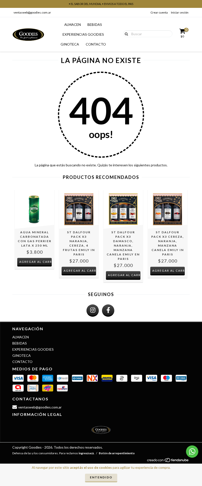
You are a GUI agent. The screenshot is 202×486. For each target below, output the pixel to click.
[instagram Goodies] (92, 310)
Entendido (101, 477)
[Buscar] (125, 33)
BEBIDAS (94, 24)
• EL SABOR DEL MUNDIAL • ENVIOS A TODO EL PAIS (101, 3)
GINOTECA (70, 44)
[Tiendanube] (168, 461)
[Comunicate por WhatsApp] (192, 451)
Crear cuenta (159, 12)
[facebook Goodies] (108, 310)
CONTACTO (96, 44)
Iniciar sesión (179, 12)
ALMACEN (72, 24)
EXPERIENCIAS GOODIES (83, 34)
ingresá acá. (86, 453)
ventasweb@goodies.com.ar (32, 12)
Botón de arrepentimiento (117, 453)
